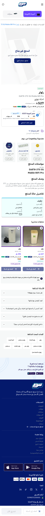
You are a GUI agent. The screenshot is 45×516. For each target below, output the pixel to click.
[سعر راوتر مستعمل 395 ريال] (10, 236)
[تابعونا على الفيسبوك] (42, 489)
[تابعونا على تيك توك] (25, 489)
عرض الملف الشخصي (26, 123)
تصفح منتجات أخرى (22, 61)
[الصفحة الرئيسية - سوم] (22, 4)
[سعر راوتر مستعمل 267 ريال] (33, 236)
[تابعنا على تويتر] (36, 489)
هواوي (36, 99)
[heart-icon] (41, 228)
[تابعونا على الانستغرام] (31, 489)
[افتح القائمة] (42, 4)
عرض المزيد (37, 159)
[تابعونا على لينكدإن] (20, 489)
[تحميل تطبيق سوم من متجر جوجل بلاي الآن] (31, 373)
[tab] (32, 14)
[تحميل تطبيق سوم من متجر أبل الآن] (39, 373)
